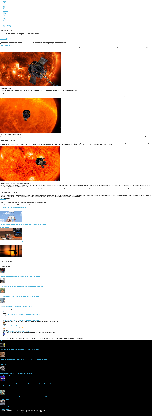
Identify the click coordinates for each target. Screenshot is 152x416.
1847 (1, 303)
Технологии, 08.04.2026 (5, 385)
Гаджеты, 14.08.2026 (4, 210)
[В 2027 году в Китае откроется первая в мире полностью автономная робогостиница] (2, 282)
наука (3, 199)
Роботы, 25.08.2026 (4, 409)
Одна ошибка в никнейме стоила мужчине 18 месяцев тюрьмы (16, 241)
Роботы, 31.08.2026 (4, 399)
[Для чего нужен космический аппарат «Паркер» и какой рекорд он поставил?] (30, 86)
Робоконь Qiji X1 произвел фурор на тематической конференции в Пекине (19, 407)
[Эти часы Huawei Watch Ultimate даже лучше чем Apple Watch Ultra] (4, 329)
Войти (1, 38)
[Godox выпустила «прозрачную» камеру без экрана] (11, 222)
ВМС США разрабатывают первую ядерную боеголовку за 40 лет (17, 306)
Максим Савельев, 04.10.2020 (6, 45)
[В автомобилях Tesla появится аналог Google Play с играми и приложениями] (2, 347)
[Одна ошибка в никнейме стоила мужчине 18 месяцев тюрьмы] (11, 256)
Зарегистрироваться (7, 38)
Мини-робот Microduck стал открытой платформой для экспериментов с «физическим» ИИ (23, 397)
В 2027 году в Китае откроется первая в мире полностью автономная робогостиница (22, 286)
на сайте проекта (30, 95)
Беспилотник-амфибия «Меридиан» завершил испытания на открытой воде (19, 296)
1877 (1, 293)
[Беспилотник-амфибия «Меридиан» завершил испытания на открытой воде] (2, 292)
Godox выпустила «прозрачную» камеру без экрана (13, 207)
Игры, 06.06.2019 (4, 351)
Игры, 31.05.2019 (4, 361)
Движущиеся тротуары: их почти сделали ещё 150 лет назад (16, 373)
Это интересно (3, 39)
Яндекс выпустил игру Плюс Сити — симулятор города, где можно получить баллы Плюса (22, 314)
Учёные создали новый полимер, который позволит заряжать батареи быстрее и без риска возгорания (26, 383)
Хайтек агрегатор (24, 412)
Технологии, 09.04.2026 (5, 375)
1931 (1, 274)
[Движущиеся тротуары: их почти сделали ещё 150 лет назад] (2, 370)
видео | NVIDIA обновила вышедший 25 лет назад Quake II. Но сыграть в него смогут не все (23, 359)
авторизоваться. (22, 264)
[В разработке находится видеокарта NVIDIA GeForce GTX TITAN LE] (4, 334)
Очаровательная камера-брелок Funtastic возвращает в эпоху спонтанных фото (21, 276)
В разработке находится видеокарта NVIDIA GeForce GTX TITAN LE (18, 337)
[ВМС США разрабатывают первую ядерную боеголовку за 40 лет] (2, 302)
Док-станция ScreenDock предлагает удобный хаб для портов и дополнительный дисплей (23, 224)
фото (5, 199)
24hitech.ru (42, 411)
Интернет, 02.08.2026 (5, 244)
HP (1, 199)
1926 (1, 283)
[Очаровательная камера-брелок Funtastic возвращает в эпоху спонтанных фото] (2, 272)
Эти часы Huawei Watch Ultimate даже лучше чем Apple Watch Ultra (18, 331)
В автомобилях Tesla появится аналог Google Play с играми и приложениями (19, 349)
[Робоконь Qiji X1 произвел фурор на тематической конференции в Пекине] (2, 404)
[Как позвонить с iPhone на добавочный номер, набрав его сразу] (4, 323)
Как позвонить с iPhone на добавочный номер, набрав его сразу (17, 325)
